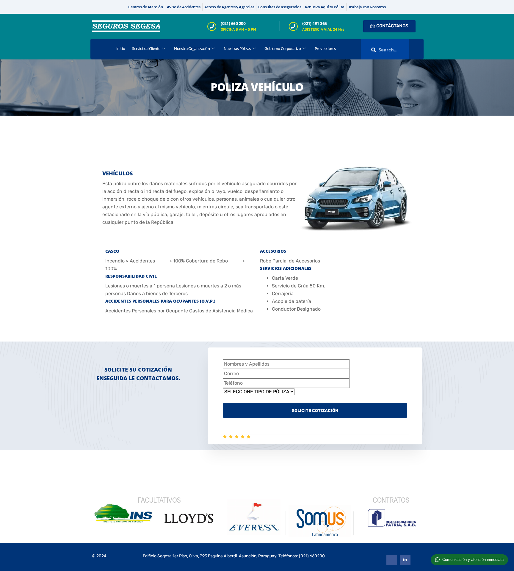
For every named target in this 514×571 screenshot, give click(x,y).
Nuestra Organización (192, 48)
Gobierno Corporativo (282, 48)
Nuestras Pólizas (237, 48)
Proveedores (325, 48)
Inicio (120, 48)
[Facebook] (391, 560)
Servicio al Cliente (146, 48)
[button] (417, 49)
